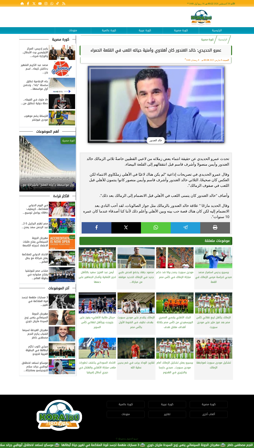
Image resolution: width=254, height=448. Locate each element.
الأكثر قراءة (61, 196)
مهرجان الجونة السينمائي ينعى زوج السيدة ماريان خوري (200, 445)
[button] (22, 184)
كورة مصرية (181, 30)
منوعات (73, 30)
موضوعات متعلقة (217, 241)
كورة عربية (145, 30)
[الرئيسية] (22, 3)
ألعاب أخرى (208, 414)
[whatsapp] (156, 227)
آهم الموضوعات (47, 131)
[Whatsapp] (52, 3)
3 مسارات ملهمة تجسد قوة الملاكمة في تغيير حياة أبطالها (117, 445)
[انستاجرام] (46, 3)
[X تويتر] (34, 3)
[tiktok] (58, 3)
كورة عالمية (109, 30)
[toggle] (37, 27)
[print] (215, 227)
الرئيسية (217, 30)
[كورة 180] (201, 18)
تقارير (167, 414)
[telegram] (185, 227)
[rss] (64, 3)
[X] (126, 227)
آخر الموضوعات (58, 288)
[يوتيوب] (40, 3)
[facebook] (96, 227)
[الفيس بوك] (28, 3)
